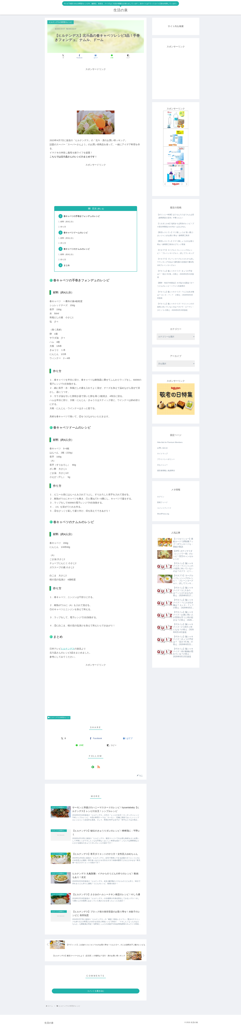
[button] (128, 56)
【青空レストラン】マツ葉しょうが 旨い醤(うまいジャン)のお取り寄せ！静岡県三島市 (175, 233)
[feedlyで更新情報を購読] (92, 766)
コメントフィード (164, 508)
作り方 (63, 227)
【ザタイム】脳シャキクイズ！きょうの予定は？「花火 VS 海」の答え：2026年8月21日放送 (175, 274)
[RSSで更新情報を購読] (98, 766)
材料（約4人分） (67, 222)
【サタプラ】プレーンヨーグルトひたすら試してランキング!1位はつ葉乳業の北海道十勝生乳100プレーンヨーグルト (175, 262)
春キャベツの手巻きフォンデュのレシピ (82, 216)
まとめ (67, 265)
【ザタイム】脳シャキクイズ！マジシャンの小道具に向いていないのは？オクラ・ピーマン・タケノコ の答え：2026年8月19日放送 (175, 307)
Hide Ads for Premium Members (170, 442)
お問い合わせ (162, 448)
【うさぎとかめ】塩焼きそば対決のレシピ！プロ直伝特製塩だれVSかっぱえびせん (175, 225)
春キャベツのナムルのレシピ (77, 249)
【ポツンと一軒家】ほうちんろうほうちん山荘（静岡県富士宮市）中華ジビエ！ (175, 216)
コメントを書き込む (95, 991)
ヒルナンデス (67, 648)
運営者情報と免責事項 (166, 471)
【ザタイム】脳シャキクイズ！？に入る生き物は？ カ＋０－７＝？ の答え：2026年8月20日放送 (175, 295)
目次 (94, 208)
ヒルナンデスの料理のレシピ (60, 717)
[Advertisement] (96, 89)
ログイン (160, 497)
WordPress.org (163, 514)
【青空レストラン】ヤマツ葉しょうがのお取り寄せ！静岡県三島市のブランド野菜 (175, 242)
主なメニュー (162, 465)
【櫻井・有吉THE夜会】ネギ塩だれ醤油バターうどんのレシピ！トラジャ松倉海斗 (175, 284)
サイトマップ (162, 454)
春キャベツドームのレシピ (76, 232)
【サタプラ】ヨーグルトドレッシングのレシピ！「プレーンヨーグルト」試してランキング (175, 251)
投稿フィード (162, 502)
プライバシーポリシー (166, 459)
